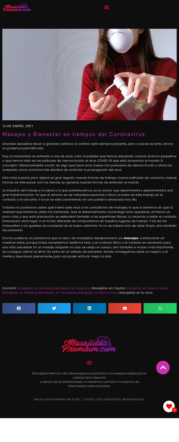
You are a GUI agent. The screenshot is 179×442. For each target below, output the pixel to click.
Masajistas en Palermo (19, 292)
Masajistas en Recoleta (35, 288)
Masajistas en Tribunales (57, 292)
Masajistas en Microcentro (98, 292)
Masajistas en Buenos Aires (147, 288)
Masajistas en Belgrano (72, 288)
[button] (106, 7)
